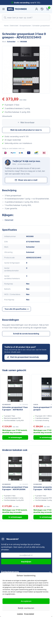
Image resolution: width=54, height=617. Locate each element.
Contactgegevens (10, 571)
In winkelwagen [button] (15, 437)
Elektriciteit (14, 26)
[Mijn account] (36, 9)
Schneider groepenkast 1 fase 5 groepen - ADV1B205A (15, 408)
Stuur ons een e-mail (27, 180)
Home (6, 26)
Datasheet (9, 220)
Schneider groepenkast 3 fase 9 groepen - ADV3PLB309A (15, 488)
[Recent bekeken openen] (42, 9)
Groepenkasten (25, 26)
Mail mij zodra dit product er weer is (26, 130)
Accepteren (26, 601)
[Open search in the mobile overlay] (26, 17)
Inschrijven (26, 561)
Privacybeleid (29, 614)
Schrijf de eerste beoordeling (26, 334)
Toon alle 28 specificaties (15, 309)
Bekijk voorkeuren (26, 608)
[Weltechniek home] (17, 9)
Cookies (20, 614)
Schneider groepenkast (41, 26)
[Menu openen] (3, 9)
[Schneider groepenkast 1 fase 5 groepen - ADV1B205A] (15, 389)
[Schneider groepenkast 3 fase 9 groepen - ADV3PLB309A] (15, 468)
